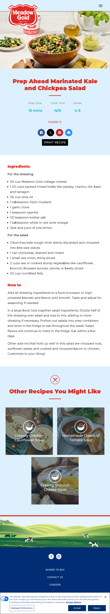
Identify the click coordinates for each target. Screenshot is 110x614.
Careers (55, 584)
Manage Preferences (22, 608)
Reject (97, 608)
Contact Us (55, 577)
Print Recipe (55, 142)
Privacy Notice (73, 602)
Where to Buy (55, 569)
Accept (77, 608)
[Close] (105, 597)
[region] (55, 603)
